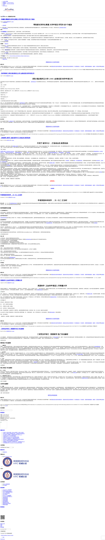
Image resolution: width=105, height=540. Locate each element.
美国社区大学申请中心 (9, 152)
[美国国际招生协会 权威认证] (20, 466)
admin (12, 21)
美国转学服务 (5, 504)
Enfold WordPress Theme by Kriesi (7, 535)
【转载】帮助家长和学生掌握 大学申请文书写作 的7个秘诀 (17, 19)
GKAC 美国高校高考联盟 (7, 491)
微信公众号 (2, 523)
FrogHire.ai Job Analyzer (7, 490)
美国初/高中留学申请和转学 (56, 66)
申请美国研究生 (12, 257)
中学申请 (98, 160)
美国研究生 (8, 331)
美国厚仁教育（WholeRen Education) (7, 151)
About (4, 4)
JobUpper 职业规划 (6, 493)
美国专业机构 (52, 312)
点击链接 (95, 222)
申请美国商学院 (97, 346)
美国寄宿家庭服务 (88, 66)
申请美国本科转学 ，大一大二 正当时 (11, 195)
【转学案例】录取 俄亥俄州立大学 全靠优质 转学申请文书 (17, 73)
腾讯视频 (2, 527)
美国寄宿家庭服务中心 (53, 152)
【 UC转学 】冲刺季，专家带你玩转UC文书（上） (12, 434)
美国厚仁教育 (15, 146)
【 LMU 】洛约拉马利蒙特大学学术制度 (10, 440)
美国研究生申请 (85, 378)
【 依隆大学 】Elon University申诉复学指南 (11, 437)
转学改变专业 (28, 239)
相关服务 (2, 487)
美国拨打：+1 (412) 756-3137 (8, 2)
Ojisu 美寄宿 (5, 494)
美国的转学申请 (53, 296)
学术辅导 (82, 66)
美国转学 (8, 21)
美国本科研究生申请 (6, 503)
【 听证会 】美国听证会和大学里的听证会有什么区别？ (13, 439)
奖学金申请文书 (4, 31)
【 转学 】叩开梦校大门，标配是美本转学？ (11, 438)
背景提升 (98, 66)
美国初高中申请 (6, 502)
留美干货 (9, 140)
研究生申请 (4, 161)
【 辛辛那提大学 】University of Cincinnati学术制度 (12, 442)
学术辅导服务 (5, 498)
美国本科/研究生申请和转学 (68, 66)
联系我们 (2, 412)
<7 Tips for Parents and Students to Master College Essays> (19, 55)
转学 (74, 160)
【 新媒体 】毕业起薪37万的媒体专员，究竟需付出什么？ (14, 441)
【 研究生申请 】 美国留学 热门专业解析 (12, 328)
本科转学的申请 (3, 217)
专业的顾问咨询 (49, 222)
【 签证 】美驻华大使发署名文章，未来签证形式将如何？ (14, 433)
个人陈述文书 (11, 121)
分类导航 (2, 447)
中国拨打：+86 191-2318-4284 (8, 3)
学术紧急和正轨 (79, 160)
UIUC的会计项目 (79, 354)
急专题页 (52, 188)
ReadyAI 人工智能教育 (7, 495)
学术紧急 (8, 165)
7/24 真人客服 (5, 1)
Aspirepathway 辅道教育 (7, 489)
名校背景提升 (5, 497)
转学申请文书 (33, 81)
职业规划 (102, 66)
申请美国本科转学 (13, 203)
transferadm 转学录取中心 (7, 496)
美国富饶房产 (61, 152)
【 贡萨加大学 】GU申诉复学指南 (9, 435)
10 (6, 405)
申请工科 (75, 372)
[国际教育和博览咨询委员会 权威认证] (7, 456)
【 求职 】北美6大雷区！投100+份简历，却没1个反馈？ (13, 432)
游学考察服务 (5, 501)
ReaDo (28, 152)
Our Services (5, 5)
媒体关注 (2, 449)
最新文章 (2, 430)
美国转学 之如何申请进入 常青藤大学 (11, 280)
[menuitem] (54, 1)
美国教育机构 (39, 289)
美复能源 (68, 152)
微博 (1, 524)
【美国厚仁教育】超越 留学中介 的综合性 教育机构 (15, 137)
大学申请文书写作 (62, 27)
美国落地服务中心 (18, 152)
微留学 (94, 66)
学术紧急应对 (77, 66)
